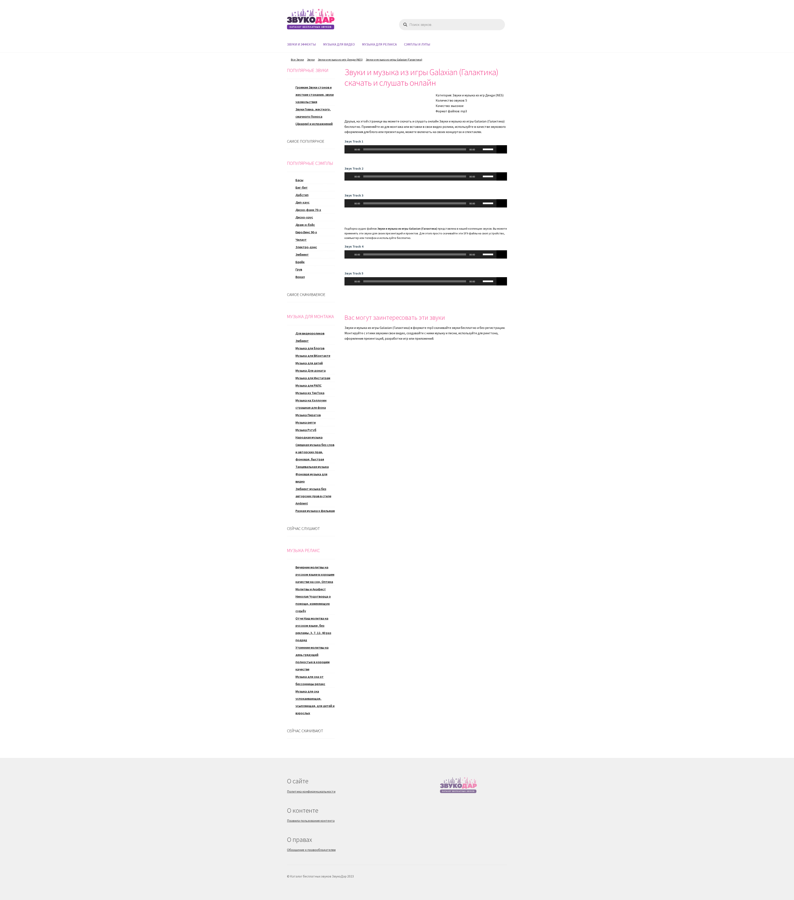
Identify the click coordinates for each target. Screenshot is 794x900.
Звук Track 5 (353, 273)
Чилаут (301, 239)
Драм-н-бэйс (305, 225)
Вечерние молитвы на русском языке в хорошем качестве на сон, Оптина (314, 574)
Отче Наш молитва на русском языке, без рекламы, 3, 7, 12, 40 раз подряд (313, 629)
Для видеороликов (309, 333)
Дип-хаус (302, 202)
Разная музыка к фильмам (315, 511)
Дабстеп (302, 195)
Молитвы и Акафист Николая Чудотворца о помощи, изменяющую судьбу (313, 600)
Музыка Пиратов (308, 415)
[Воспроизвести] (350, 149)
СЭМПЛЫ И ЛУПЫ (417, 44)
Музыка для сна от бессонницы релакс (310, 680)
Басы (299, 180)
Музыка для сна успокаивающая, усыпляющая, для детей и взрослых (315, 702)
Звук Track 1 (353, 141)
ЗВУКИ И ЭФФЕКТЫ (301, 44)
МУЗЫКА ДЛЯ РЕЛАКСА (379, 44)
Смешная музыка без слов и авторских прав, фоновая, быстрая (314, 452)
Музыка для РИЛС (308, 385)
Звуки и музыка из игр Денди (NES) (340, 59)
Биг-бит (301, 187)
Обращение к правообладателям (311, 850)
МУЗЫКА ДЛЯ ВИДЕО (339, 44)
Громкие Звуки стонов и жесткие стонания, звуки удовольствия (314, 94)
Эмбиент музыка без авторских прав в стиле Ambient (313, 496)
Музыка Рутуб (305, 430)
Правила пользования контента (311, 821)
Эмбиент (302, 254)
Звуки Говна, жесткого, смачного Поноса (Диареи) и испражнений (314, 116)
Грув (298, 269)
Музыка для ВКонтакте (312, 356)
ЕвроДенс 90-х (306, 232)
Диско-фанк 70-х (308, 210)
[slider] (488, 149)
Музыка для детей (309, 363)
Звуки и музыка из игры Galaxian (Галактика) (394, 59)
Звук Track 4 (353, 246)
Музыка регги (305, 422)
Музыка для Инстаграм (312, 378)
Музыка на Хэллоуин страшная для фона (310, 404)
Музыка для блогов (309, 348)
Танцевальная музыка (312, 467)
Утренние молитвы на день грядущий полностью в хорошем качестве (312, 658)
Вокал (300, 277)
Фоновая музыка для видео (311, 477)
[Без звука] (479, 149)
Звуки (311, 59)
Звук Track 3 (353, 195)
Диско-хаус (304, 217)
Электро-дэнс (306, 247)
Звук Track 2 (353, 168)
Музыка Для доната (310, 370)
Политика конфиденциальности (311, 791)
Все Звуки (297, 59)
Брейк (300, 262)
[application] (420, 149)
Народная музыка (309, 437)
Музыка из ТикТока (309, 393)
